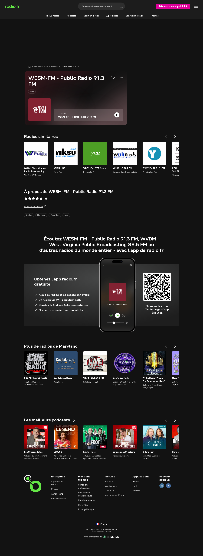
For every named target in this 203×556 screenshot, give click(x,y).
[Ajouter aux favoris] (113, 77)
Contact (109, 481)
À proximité (112, 16)
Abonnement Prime (114, 495)
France (103, 524)
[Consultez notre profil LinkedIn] (161, 485)
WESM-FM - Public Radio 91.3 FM (77, 117)
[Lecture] (116, 114)
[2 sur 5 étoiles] (30, 198)
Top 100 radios (51, 16)
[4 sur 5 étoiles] (37, 198)
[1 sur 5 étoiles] (26, 198)
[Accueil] (29, 66)
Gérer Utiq (83, 505)
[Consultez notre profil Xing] (168, 485)
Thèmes (155, 16)
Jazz (32, 92)
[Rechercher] (121, 6)
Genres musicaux (134, 16)
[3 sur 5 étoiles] (33, 198)
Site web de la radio (33, 207)
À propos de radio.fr (57, 483)
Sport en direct (91, 16)
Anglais (29, 215)
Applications (111, 486)
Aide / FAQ (110, 491)
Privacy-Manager (86, 509)
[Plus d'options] (121, 77)
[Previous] (166, 135)
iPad (134, 486)
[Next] (175, 135)
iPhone (135, 481)
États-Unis (54, 215)
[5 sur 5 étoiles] (41, 198)
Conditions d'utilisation (84, 486)
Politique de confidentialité (85, 494)
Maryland (41, 215)
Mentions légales (86, 500)
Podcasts (71, 16)
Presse (54, 489)
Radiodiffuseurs (58, 498)
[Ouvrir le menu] (196, 6)
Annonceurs (57, 494)
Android (136, 491)
